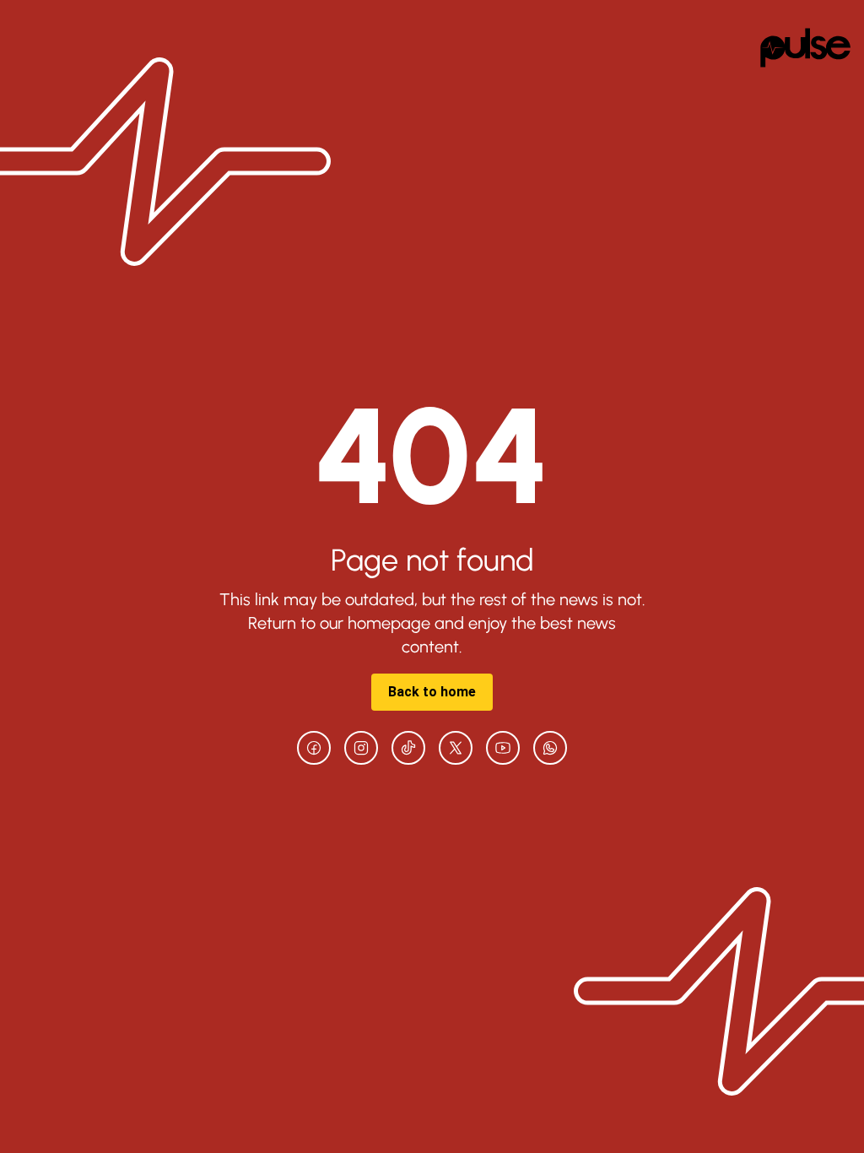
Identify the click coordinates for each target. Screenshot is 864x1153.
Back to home (432, 692)
